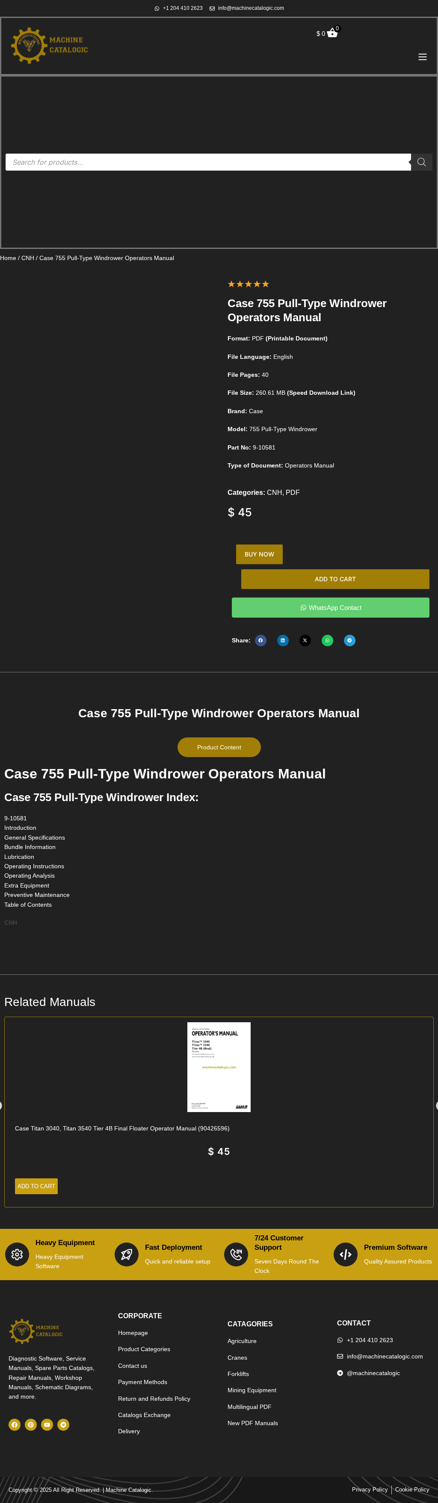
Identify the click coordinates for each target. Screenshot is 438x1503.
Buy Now (259, 554)
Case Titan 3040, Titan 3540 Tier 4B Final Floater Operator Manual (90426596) (122, 1128)
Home (8, 257)
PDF (293, 492)
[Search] (421, 162)
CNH (27, 257)
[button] (260, 640)
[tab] (219, 747)
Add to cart (335, 579)
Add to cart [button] (36, 1186)
